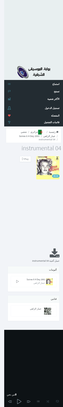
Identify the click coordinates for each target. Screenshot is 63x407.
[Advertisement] (31, 31)
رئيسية (52, 131)
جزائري (34, 131)
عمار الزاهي (49, 136)
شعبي (24, 131)
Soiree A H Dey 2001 (29, 136)
